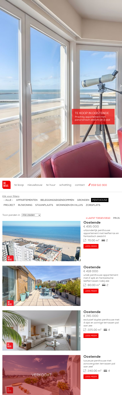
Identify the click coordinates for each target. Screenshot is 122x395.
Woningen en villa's (69, 205)
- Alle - (8, 200)
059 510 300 (99, 185)
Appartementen (26, 200)
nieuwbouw (35, 185)
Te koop (19, 185)
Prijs (116, 218)
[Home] (6, 185)
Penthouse (99, 200)
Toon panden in (11, 215)
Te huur (51, 185)
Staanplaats (44, 205)
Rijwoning (25, 205)
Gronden (83, 200)
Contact (80, 185)
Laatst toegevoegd (98, 218)
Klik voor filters (10, 196)
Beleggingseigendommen (57, 200)
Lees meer (91, 246)
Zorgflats (93, 205)
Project (9, 205)
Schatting (65, 185)
